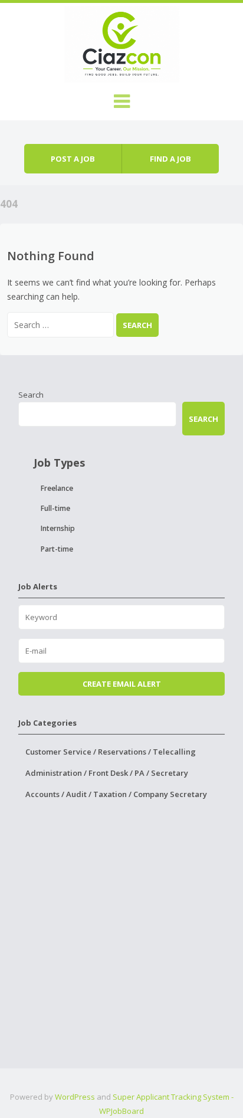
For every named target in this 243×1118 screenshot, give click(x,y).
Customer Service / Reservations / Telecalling (110, 751)
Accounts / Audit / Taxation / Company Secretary (116, 794)
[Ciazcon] (121, 42)
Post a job (73, 158)
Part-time (57, 549)
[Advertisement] (121, 946)
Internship (58, 528)
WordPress (75, 1096)
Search (31, 394)
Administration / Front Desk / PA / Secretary (106, 773)
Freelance (57, 488)
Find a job (170, 158)
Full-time (55, 508)
